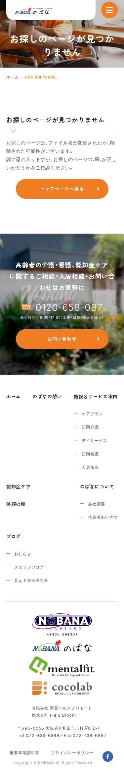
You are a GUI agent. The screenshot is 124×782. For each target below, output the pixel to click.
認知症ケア (18, 486)
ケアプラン (92, 414)
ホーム (13, 396)
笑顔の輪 (16, 504)
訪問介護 (90, 427)
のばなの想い (47, 396)
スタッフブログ (29, 567)
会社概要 (96, 504)
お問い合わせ (62, 338)
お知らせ (22, 554)
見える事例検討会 (31, 580)
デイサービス (94, 440)
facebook (108, 756)
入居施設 (90, 467)
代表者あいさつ (103, 517)
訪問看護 (90, 454)
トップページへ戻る (62, 188)
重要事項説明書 (24, 752)
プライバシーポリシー (72, 752)
